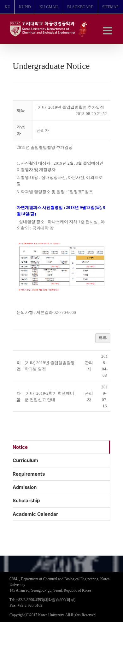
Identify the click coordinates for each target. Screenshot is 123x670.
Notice (20, 447)
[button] (43, 130)
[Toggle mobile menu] (108, 30)
